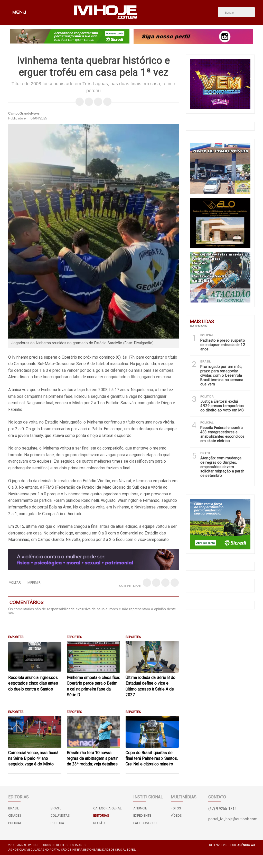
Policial (15, 823)
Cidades (14, 815)
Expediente (142, 815)
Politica (57, 823)
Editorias (101, 815)
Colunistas (60, 815)
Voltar (15, 582)
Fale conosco (145, 823)
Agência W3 (246, 845)
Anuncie (140, 808)
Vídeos (176, 815)
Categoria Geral (107, 808)
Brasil (13, 808)
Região (99, 823)
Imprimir (34, 582)
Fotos (176, 808)
